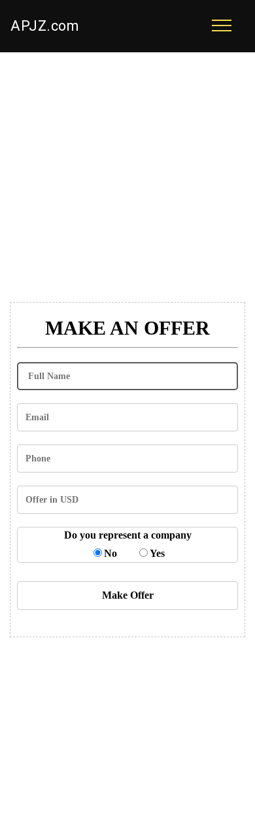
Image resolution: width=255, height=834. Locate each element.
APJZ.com (44, 26)
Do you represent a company (128, 535)
